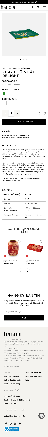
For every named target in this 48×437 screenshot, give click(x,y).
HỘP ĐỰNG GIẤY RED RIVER (32, 261)
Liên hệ (7, 372)
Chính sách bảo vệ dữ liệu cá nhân (17, 400)
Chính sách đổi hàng (12, 384)
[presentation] (27, 271)
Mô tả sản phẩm (10, 145)
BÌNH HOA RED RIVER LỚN (10, 261)
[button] (21, 59)
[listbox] (24, 94)
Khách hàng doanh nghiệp (14, 416)
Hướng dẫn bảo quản (12, 380)
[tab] (24, 145)
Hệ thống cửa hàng (11, 376)
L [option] (4, 103)
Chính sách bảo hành (33, 372)
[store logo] (7, 7)
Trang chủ (6, 68)
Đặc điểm (7, 190)
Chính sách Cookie (11, 404)
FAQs (27, 380)
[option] (4, 93)
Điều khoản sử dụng (12, 396)
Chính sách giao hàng (33, 376)
